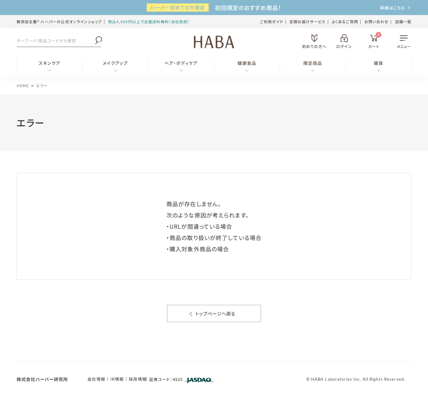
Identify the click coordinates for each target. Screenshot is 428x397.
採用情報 (137, 379)
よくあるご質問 (345, 21)
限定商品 (312, 63)
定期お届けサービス (308, 21)
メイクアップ (115, 63)
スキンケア (49, 63)
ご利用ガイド (271, 21)
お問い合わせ (376, 21)
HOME (23, 85)
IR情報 (117, 379)
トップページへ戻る (215, 313)
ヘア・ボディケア (181, 63)
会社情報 (96, 379)
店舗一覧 (403, 21)
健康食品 (246, 63)
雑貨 (378, 63)
